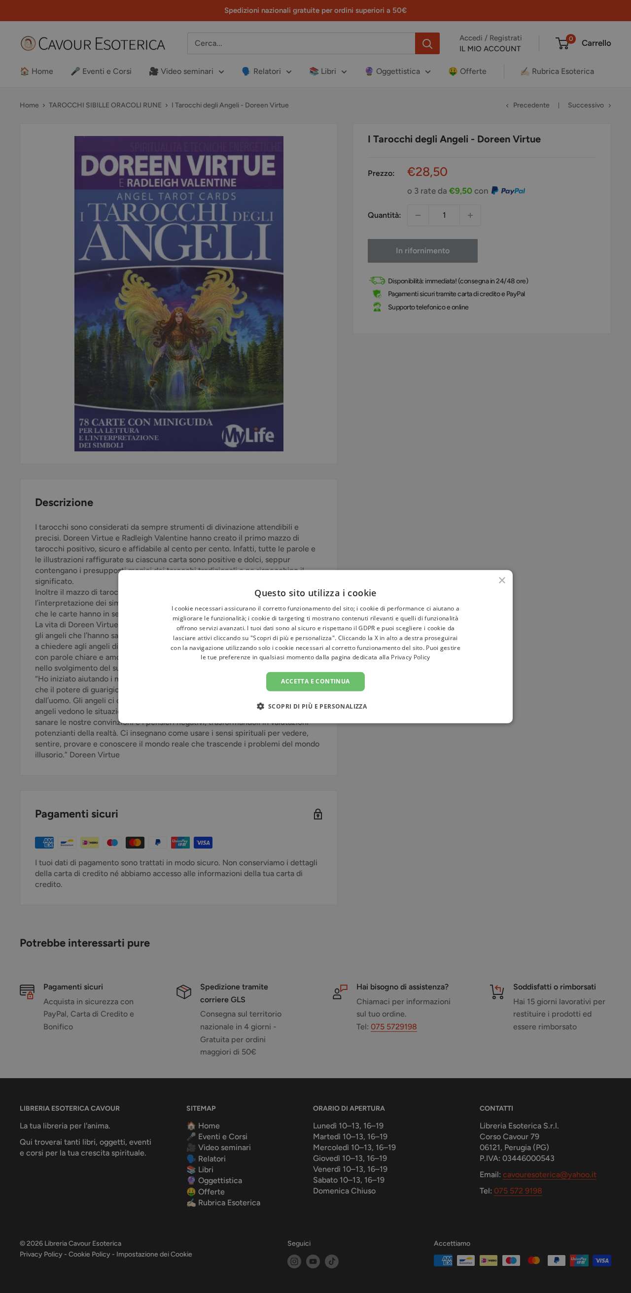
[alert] (315, 646)
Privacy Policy (410, 657)
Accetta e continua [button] (315, 681)
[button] (315, 706)
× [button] (501, 580)
